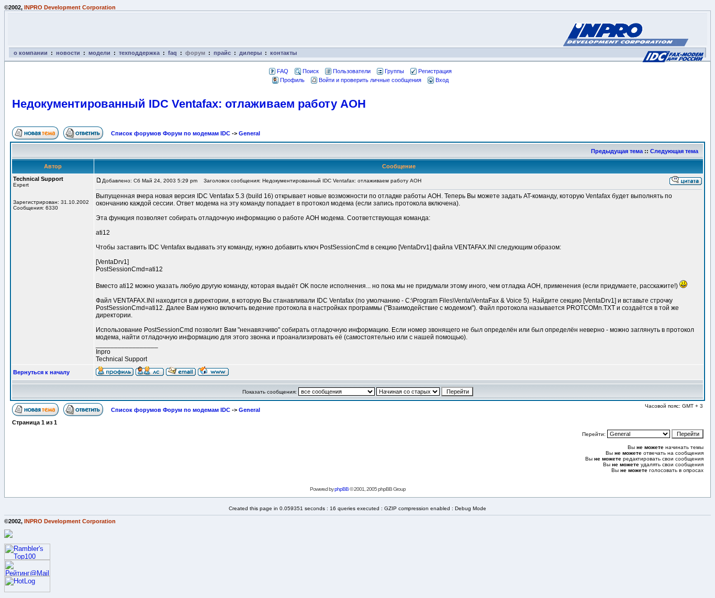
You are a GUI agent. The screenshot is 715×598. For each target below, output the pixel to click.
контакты (283, 53)
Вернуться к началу (41, 372)
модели (99, 53)
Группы (394, 71)
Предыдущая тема (617, 151)
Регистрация (435, 71)
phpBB (341, 489)
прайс (222, 53)
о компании (31, 53)
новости (68, 53)
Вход (442, 80)
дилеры (250, 53)
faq (172, 53)
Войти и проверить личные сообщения (370, 80)
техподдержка (139, 53)
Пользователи (352, 71)
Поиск (311, 71)
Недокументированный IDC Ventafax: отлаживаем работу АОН (189, 103)
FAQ (282, 71)
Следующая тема (674, 151)
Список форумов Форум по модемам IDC (170, 133)
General (249, 133)
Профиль (292, 80)
